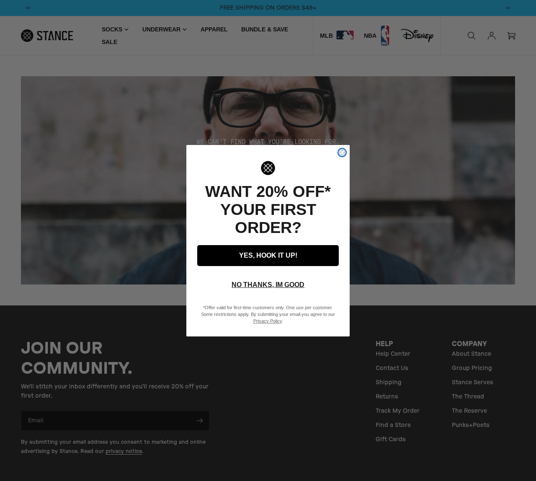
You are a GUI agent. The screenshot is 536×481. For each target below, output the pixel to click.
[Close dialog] (342, 152)
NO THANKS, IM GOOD (268, 284)
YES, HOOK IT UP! (268, 255)
